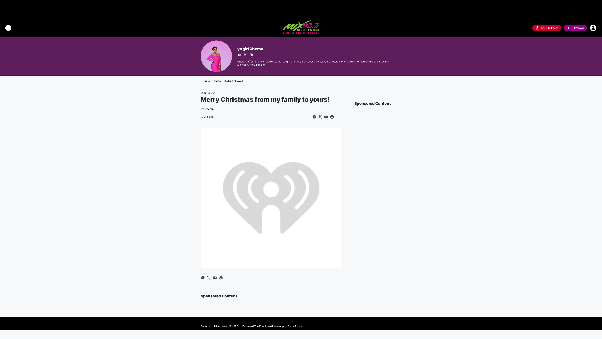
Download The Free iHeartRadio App (263, 326)
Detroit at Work (233, 81)
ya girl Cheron (250, 49)
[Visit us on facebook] (239, 55)
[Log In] (593, 28)
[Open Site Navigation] (8, 28)
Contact (205, 326)
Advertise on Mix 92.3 (226, 326)
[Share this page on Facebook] (314, 117)
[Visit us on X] (245, 55)
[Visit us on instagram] (251, 55)
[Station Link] (301, 28)
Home (206, 81)
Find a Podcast (296, 326)
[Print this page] (332, 117)
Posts (217, 81)
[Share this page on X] (320, 117)
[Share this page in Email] (326, 117)
